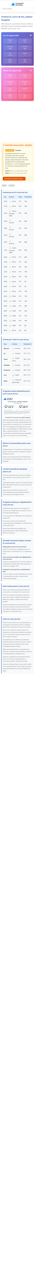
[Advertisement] (17, 121)
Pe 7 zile (11, 185)
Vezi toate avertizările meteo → (14, 178)
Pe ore (4, 185)
